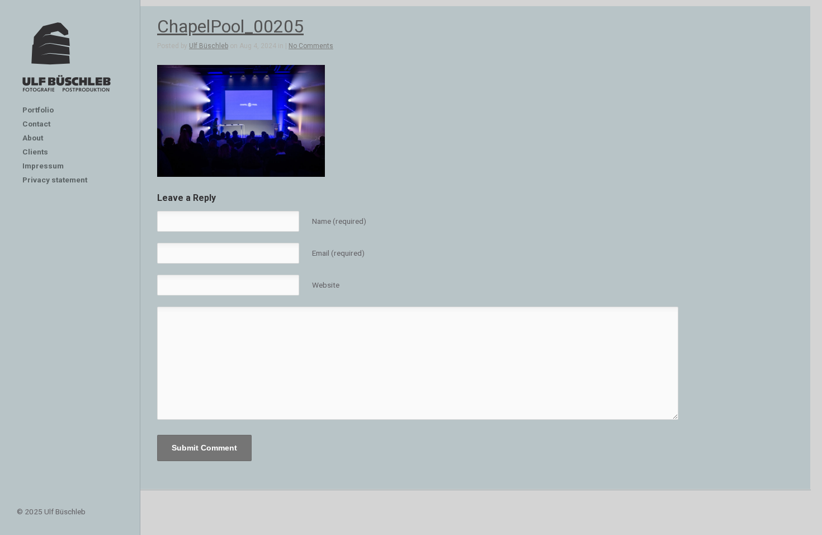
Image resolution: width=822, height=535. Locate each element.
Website (325, 284)
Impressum (43, 165)
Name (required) (339, 221)
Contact (36, 123)
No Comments (311, 46)
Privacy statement (54, 179)
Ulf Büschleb (208, 46)
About (32, 137)
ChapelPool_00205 (230, 26)
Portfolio (38, 109)
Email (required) (338, 252)
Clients (35, 151)
